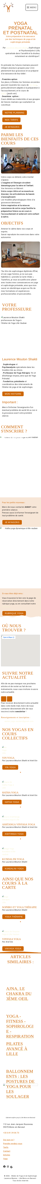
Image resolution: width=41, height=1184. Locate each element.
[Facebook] (3, 699)
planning (6, 606)
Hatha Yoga (10, 792)
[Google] (11, 1168)
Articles (6, 1155)
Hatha (3, 93)
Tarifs (5, 1147)
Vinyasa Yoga (11, 939)
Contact (6, 1151)
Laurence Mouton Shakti (17, 48)
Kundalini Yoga (13, 859)
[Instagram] (9, 699)
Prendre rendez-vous (12, 1143)
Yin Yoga (33, 85)
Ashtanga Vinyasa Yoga (18, 824)
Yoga (5, 1159)
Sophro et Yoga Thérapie (19, 907)
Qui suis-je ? (8, 1140)
